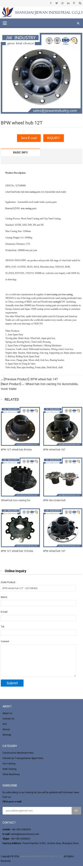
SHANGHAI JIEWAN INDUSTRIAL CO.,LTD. (41, 856)
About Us (7, 713)
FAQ (5, 724)
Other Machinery (11, 774)
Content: (5, 641)
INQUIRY (53, 138)
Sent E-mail (29, 138)
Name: (4, 597)
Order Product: (8, 582)
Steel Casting (9, 769)
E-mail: (4, 612)
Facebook (50, 3)
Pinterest (74, 3)
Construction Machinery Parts (18, 753)
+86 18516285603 (20, 838)
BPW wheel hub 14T (44, 379)
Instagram (68, 3)
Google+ (62, 3)
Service (6, 729)
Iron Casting (9, 763)
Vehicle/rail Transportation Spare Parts (23, 758)
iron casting (30, 192)
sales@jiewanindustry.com (25, 834)
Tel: (3, 626)
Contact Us (8, 718)
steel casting (52, 294)
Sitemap (7, 734)
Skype (79, 3)
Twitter (56, 3)
